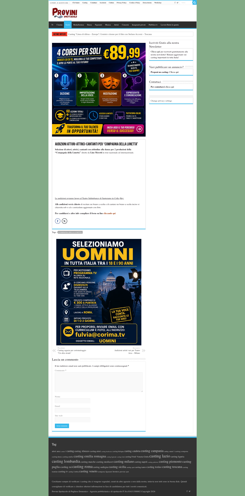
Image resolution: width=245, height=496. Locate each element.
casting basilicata (106, 451)
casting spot (131, 467)
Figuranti (98, 24)
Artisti (116, 24)
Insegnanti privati (139, 24)
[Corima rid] (98, 291)
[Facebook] (175, 2)
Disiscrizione (147, 2)
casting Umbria (73, 472)
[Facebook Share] (57, 221)
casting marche (88, 461)
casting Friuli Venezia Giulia (137, 456)
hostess (116, 471)
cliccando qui (110, 213)
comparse (101, 471)
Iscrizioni (103, 2)
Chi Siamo (76, 2)
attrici (58, 451)
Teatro (67, 24)
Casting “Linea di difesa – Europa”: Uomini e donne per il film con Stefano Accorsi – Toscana (110, 34)
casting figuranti (111, 457)
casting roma (82, 466)
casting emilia (67, 456)
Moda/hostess (78, 24)
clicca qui (169, 86)
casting (70, 451)
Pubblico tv (153, 24)
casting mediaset (104, 461)
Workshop (157, 2)
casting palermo (153, 462)
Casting (84, 2)
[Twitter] (177, 2)
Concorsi (125, 24)
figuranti (109, 471)
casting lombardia (66, 461)
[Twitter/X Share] (64, 221)
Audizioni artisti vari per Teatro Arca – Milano (127, 350)
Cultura (111, 2)
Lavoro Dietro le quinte (170, 24)
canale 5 (63, 451)
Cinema (60, 24)
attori (54, 451)
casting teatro (140, 467)
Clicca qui (155, 51)
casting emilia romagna (90, 456)
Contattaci (93, 2)
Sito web (59, 415)
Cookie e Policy (134, 2)
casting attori (95, 451)
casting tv (63, 471)
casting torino (154, 467)
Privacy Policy (121, 2)
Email (57, 406)
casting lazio (159, 456)
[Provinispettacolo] (64, 12)
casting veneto (88, 471)
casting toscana (172, 466)
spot (127, 471)
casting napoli (141, 461)
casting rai (66, 467)
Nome (57, 396)
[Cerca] (195, 2)
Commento (60, 370)
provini (122, 471)
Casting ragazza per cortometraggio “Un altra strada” (72, 350)
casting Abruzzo (81, 451)
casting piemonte (170, 461)
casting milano (124, 461)
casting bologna (118, 451)
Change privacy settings (161, 100)
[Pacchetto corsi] (99, 89)
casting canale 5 (169, 451)
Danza (89, 24)
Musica (108, 24)
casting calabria (132, 451)
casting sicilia (117, 467)
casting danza (57, 457)
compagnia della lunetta (70, 232)
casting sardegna (100, 467)
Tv (52, 24)
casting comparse (181, 451)
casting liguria (177, 456)
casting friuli (121, 457)
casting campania (152, 451)
